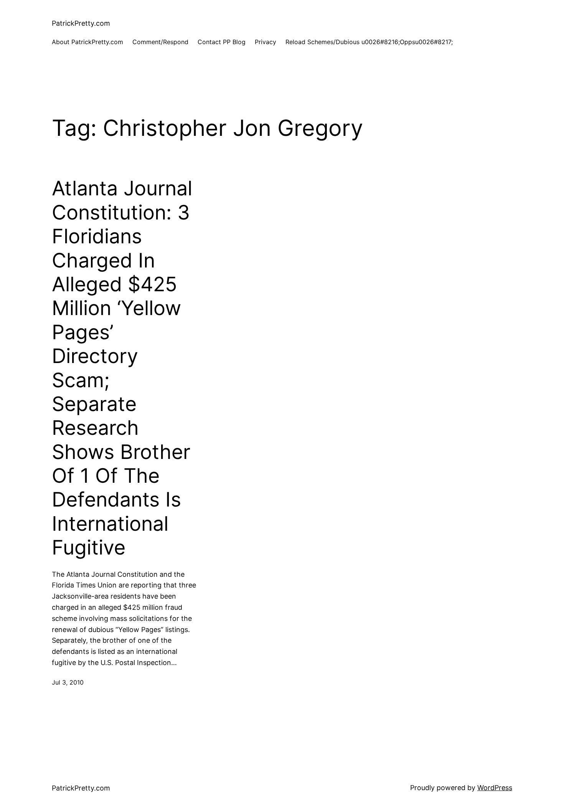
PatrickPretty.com (81, 23)
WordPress (494, 788)
